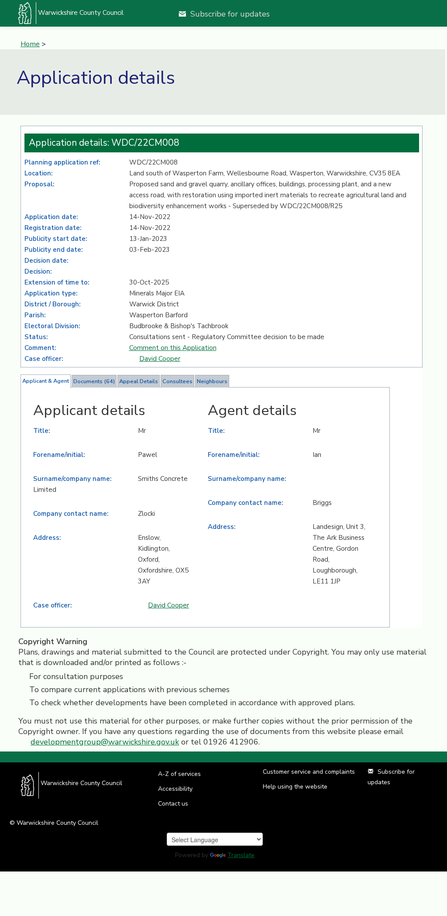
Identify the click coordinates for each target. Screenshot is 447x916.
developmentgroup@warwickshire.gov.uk (105, 742)
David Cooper (159, 358)
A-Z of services (179, 774)
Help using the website (295, 786)
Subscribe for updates (230, 14)
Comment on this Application (173, 347)
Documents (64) (94, 381)
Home (30, 44)
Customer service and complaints (309, 772)
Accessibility (175, 789)
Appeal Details (138, 381)
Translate (240, 855)
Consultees (177, 381)
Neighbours (212, 381)
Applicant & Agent (45, 381)
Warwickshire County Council (80, 12)
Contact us (173, 803)
